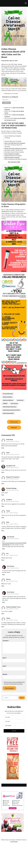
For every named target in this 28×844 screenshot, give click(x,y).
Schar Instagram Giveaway (12, 154)
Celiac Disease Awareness (9, 406)
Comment (6, 640)
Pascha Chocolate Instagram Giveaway (15, 148)
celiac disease (14, 403)
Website (5, 674)
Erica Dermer (10, 537)
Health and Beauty (7, 397)
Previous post (14, 422)
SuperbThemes (14, 841)
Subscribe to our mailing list (10, 97)
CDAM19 (5, 403)
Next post (14, 427)
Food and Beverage (8, 393)
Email (5, 666)
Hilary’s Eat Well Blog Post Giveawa (14, 143)
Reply (2, 447)
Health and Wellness (8, 400)
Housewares (20, 400)
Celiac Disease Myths (8, 413)
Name (5, 658)
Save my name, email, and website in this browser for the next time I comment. (14, 683)
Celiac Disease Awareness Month (11, 410)
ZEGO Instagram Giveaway (12, 157)
